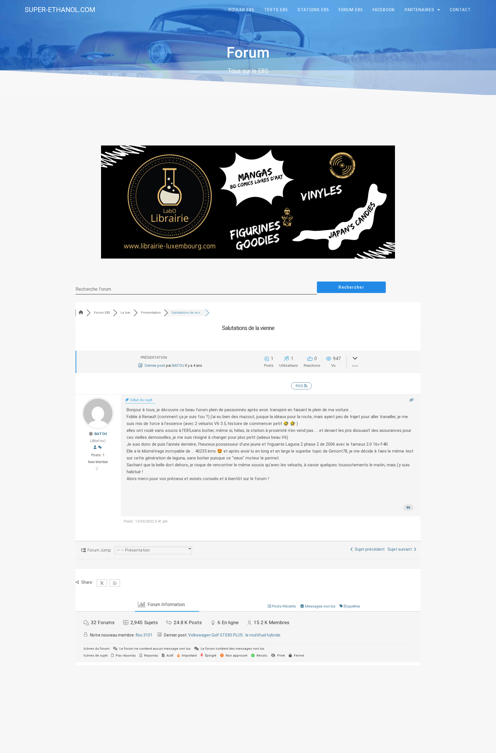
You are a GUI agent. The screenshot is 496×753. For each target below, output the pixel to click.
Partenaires (419, 9)
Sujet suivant (401, 549)
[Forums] (81, 313)
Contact (460, 9)
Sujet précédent (369, 549)
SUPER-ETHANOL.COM (60, 9)
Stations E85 (313, 9)
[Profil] (95, 447)
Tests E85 (276, 9)
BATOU (178, 365)
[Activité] (100, 447)
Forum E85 (351, 9)
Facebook (384, 9)
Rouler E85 (241, 9)
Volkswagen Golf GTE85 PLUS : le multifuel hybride (234, 635)
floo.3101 (143, 635)
